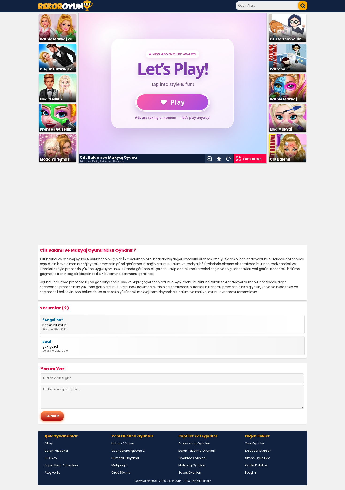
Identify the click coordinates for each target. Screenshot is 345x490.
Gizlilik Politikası (256, 465)
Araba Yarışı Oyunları (194, 443)
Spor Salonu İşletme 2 (128, 450)
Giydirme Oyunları (192, 458)
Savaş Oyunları (189, 472)
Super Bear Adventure (61, 465)
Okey (49, 443)
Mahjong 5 (119, 465)
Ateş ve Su (52, 472)
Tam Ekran (252, 158)
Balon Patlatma (56, 450)
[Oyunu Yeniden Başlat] (228, 158)
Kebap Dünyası (122, 443)
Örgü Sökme (121, 472)
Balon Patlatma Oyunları (196, 450)
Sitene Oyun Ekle (257, 458)
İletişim (250, 472)
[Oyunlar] (65, 10)
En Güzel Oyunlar (258, 450)
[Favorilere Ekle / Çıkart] (219, 158)
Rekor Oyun (174, 481)
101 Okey (51, 458)
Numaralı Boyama (125, 458)
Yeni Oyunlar (254, 443)
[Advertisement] (172, 204)
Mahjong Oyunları (191, 465)
